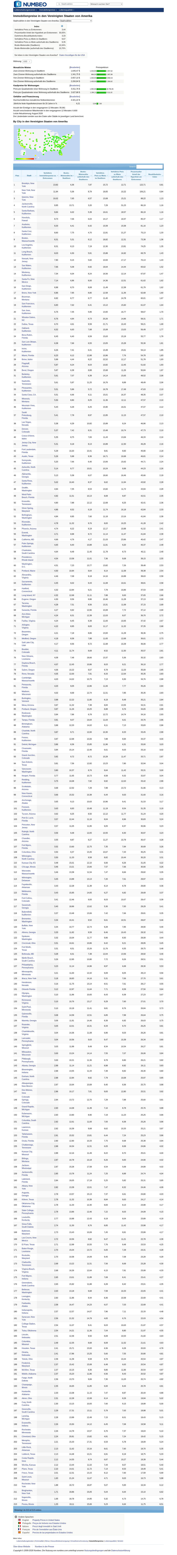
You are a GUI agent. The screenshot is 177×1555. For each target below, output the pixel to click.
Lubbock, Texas (28, 1454)
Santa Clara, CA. (29, 395)
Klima (47, 1541)
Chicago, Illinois (29, 867)
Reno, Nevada (28, 674)
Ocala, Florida (28, 1141)
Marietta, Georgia (29, 1021)
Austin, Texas (27, 456)
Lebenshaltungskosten (24, 10)
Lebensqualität (66, 10)
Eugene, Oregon (29, 599)
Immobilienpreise (47, 10)
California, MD (28, 539)
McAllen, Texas (28, 1370)
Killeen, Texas (28, 1200)
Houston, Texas (28, 1348)
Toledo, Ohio (27, 1359)
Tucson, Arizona (29, 814)
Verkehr (120, 1541)
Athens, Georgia (29, 932)
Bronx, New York (29, 293)
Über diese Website (21, 1547)
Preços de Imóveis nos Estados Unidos (49, 1523)
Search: (132, 167)
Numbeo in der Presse (44, 1547)
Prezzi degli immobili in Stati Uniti (47, 1526)
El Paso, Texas (28, 1245)
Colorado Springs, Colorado (26, 1100)
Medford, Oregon (29, 638)
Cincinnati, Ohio (29, 943)
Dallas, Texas (27, 324)
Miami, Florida (28, 355)
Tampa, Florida (28, 720)
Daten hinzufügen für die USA (72, 55)
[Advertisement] (146, 28)
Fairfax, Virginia (28, 621)
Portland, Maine (28, 571)
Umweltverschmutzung (79, 1541)
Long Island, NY (29, 595)
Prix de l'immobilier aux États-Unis (47, 1529)
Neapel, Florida (28, 776)
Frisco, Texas (27, 1473)
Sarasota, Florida (29, 610)
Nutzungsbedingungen (94, 1550)
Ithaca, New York (29, 978)
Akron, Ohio (27, 1398)
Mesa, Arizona (28, 705)
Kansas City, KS (29, 863)
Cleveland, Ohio (29, 1436)
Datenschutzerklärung (120, 1550)
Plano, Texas (27, 1469)
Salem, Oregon (28, 670)
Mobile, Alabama (29, 1374)
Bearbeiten (74, 67)
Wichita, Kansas (29, 1465)
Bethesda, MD (28, 954)
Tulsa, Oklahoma (29, 1331)
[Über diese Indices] (62, 26)
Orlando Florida (28, 989)
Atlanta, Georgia (29, 1066)
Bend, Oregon (28, 370)
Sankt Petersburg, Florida (27, 415)
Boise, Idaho (27, 359)
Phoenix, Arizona (29, 529)
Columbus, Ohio (29, 852)
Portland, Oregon (29, 709)
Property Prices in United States (46, 1520)
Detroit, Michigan (29, 744)
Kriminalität (39, 1541)
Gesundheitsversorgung (60, 1541)
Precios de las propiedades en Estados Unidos (53, 1533)
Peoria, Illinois (28, 1504)
